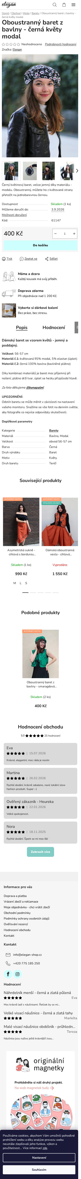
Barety (53, 430)
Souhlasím (39, 1170)
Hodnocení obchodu (40, 727)
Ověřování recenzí (16, 924)
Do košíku (40, 245)
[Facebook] (8, 974)
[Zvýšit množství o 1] (74, 233)
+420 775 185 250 (26, 963)
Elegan (17, 49)
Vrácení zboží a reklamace (21, 902)
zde (45, 1148)
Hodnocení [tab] (54, 327)
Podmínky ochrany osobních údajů (26, 919)
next (77, 518)
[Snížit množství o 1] (55, 233)
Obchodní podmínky (17, 913)
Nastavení (39, 1158)
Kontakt (9, 936)
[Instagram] (17, 974)
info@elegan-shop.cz (27, 955)
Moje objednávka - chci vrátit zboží (27, 907)
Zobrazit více (40, 852)
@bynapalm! (35, 388)
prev (4, 518)
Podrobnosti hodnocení (60, 44)
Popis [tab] (22, 327)
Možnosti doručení (14, 215)
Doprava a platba (15, 896)
